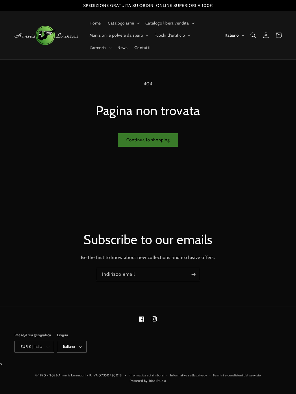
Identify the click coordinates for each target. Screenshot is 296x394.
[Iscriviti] (193, 274)
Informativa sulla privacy (188, 375)
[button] (123, 23)
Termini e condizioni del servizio (237, 375)
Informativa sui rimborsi (146, 375)
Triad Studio (157, 381)
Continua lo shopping (148, 139)
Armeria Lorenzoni (72, 375)
